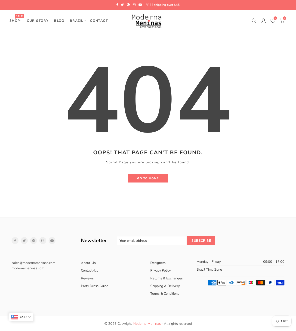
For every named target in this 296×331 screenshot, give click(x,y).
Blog (59, 21)
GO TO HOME (148, 178)
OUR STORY (38, 21)
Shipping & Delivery (165, 286)
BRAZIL (76, 21)
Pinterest (33, 240)
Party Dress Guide (94, 286)
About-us (88, 262)
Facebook (15, 240)
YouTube (52, 240)
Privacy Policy (160, 270)
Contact (99, 21)
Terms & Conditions (164, 293)
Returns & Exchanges (166, 278)
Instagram (42, 240)
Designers (158, 262)
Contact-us (89, 270)
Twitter (24, 240)
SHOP (16, 18)
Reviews (87, 278)
